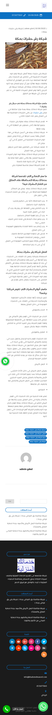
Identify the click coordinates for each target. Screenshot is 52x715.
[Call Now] (5, 361)
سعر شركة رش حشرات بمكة (36, 437)
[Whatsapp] (43, 706)
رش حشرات (38, 112)
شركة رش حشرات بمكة (38, 441)
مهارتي (28, 711)
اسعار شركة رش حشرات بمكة (35, 430)
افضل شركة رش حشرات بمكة (35, 434)
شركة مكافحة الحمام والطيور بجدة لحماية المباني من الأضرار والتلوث (28, 619)
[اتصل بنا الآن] (6, 709)
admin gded (29, 28)
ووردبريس (20, 711)
